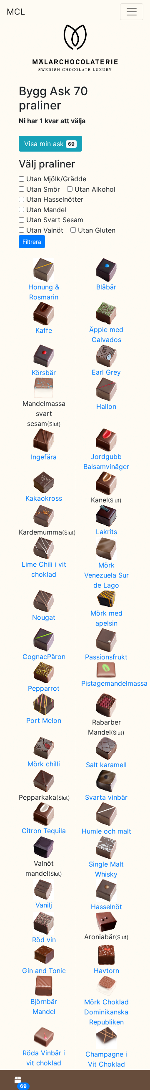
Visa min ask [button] (49, 143)
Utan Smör (43, 189)
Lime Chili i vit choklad (44, 569)
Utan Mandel (46, 209)
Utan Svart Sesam (54, 219)
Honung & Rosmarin (43, 292)
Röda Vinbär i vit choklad (43, 1058)
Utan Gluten (96, 230)
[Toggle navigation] (131, 11)
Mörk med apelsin (106, 618)
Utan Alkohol (95, 189)
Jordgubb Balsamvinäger (106, 461)
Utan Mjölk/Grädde (56, 179)
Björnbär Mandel (43, 1006)
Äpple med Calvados (106, 334)
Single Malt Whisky (106, 869)
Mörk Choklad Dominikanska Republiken (106, 1012)
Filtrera (31, 241)
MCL (16, 12)
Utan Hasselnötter (54, 199)
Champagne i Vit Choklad (106, 1059)
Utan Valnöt (44, 230)
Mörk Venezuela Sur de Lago (106, 575)
